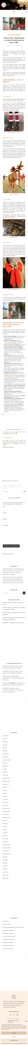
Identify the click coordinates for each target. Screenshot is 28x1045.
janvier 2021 (5, 841)
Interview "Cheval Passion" (9, 936)
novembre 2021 (6, 811)
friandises (11, 375)
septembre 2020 (7, 854)
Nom (4, 506)
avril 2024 (5, 751)
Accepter (14, 1033)
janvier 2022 (5, 805)
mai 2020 (5, 866)
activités (5, 485)
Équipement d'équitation (8, 930)
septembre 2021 (7, 817)
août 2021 (5, 820)
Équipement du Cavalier (8, 933)
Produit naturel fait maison (9, 939)
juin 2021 (5, 826)
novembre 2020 (6, 848)
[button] (26, 1021)
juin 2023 (5, 769)
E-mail (5, 512)
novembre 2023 (6, 760)
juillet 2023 (5, 766)
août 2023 (5, 763)
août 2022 (5, 787)
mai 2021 (5, 829)
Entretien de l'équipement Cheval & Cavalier (13, 927)
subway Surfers (6, 676)
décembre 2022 (6, 778)
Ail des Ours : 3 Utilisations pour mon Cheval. (13, 622)
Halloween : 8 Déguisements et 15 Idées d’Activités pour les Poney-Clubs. (13, 678)
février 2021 (5, 838)
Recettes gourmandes (8, 942)
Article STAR (5, 921)
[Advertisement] (14, 644)
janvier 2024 (5, 757)
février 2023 (5, 775)
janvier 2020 (5, 878)
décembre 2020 (6, 845)
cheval (15, 485)
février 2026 (5, 735)
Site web (5, 519)
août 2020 (5, 857)
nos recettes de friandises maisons (12, 343)
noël (4, 488)
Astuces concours (7, 924)
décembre (5, 486)
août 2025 (5, 738)
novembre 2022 (6, 781)
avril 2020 (5, 869)
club (18, 485)
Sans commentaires (18, 45)
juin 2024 (5, 745)
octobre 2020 (6, 851)
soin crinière (21, 374)
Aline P (6, 491)
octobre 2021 (6, 814)
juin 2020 (5, 863)
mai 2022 (5, 793)
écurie (17, 486)
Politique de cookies (5, 1043)
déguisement (12, 486)
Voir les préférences (14, 1040)
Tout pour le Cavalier (14, 34)
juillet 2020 (5, 860)
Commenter (6, 525)
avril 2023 (5, 772)
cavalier (10, 485)
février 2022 (5, 802)
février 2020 (5, 875)
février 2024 (5, 754)
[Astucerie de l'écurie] (14, 5)
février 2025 (5, 742)
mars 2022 (5, 799)
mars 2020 (5, 872)
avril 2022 (5, 796)
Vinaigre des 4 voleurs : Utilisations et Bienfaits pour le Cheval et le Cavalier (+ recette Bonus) (13, 690)
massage (6, 375)
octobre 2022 (6, 784)
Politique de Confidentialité (15, 1043)
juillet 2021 (5, 823)
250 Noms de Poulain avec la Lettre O (14, 685)
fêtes (21, 486)
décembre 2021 (6, 808)
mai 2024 (5, 748)
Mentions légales (23, 1043)
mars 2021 (5, 835)
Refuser (14, 1036)
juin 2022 (5, 790)
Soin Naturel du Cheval (8, 945)
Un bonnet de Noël (8, 103)
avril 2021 (5, 832)
